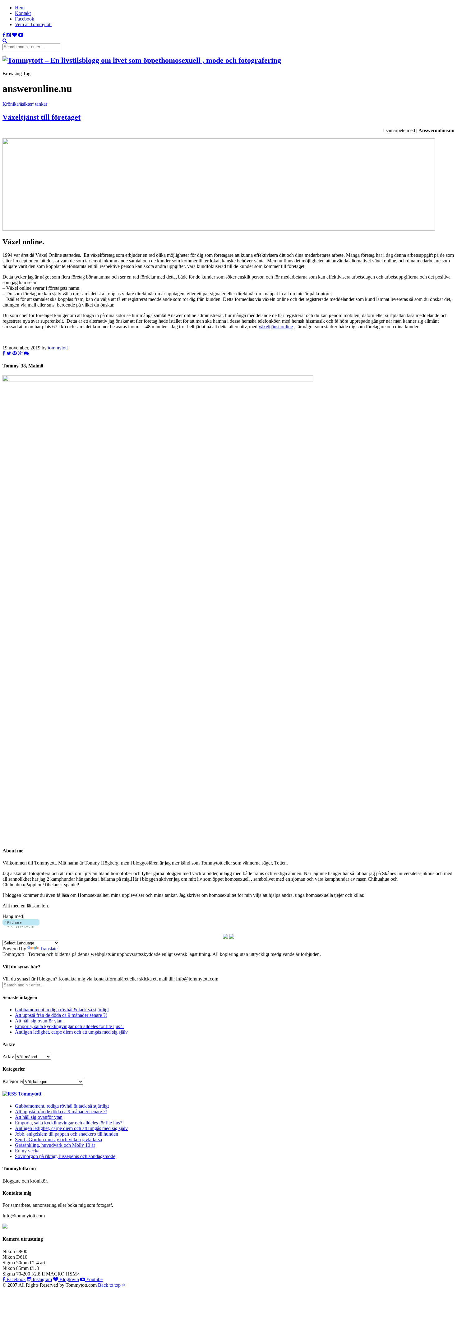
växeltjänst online (276, 326)
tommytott (58, 347)
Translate (49, 948)
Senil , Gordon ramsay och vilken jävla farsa (58, 1139)
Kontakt (23, 13)
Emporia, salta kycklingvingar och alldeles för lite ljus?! (69, 1026)
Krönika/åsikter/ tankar (24, 104)
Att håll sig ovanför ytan (38, 1020)
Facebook (24, 18)
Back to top (110, 1285)
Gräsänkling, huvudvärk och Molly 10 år (55, 1145)
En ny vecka (27, 1150)
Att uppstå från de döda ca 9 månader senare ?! (61, 1015)
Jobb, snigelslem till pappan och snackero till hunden (66, 1134)
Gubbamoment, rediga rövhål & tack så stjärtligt (62, 1009)
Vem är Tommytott (33, 24)
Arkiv (8, 1056)
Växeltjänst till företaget (41, 117)
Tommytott (29, 1093)
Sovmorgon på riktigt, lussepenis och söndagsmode (65, 1156)
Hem (20, 7)
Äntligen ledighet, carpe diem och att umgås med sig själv (71, 1032)
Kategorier (12, 1081)
